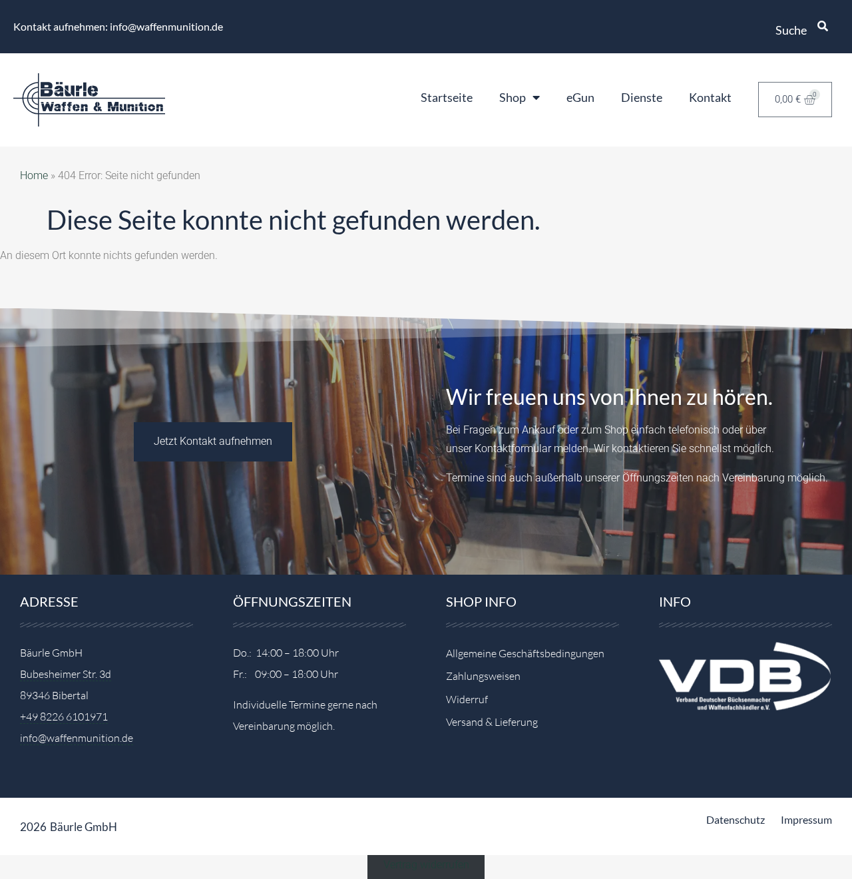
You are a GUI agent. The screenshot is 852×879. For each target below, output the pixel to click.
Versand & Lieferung (492, 722)
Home (34, 175)
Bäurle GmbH (83, 827)
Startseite (447, 97)
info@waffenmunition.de (76, 737)
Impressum (806, 819)
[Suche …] (823, 26)
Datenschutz (735, 819)
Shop (512, 97)
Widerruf (467, 699)
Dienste (641, 97)
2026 (33, 827)
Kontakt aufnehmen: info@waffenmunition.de (118, 26)
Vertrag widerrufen (426, 864)
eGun (580, 97)
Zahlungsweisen (483, 676)
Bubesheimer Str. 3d (65, 674)
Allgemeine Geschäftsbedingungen (525, 653)
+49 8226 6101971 (64, 716)
